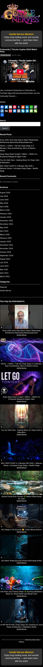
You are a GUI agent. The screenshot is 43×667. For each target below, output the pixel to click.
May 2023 (4, 269)
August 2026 (5, 193)
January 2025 (5, 241)
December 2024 (6, 245)
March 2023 (5, 276)
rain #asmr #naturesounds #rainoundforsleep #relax (21, 561)
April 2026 (4, 206)
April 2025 (4, 231)
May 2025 (4, 227)
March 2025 (5, 234)
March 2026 (5, 210)
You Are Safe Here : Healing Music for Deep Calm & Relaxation (21, 431)
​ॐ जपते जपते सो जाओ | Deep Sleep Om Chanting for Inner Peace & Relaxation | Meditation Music (21, 626)
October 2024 (5, 252)
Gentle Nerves (5, 55)
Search (3, 120)
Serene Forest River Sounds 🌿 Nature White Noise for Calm (22, 497)
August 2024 (5, 259)
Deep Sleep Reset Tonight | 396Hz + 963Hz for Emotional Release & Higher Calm (21, 398)
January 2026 (5, 217)
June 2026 (4, 200)
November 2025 (6, 224)
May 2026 (4, 203)
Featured (3, 287)
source (2, 102)
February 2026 (6, 214)
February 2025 (6, 238)
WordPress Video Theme (32, 639)
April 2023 (4, 273)
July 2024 (4, 262)
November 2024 (6, 248)
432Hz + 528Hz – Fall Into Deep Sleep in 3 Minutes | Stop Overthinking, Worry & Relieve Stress (17, 148)
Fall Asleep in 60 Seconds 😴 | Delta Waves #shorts (21, 530)
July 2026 (4, 196)
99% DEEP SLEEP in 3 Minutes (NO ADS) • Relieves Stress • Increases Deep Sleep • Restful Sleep (19, 168)
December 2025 (6, 220)
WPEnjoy (21, 641)
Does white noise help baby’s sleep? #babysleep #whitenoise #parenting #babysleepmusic (21, 331)
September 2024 (6, 255)
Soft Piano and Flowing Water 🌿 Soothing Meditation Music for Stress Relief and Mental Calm (21, 593)
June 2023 (4, 266)
